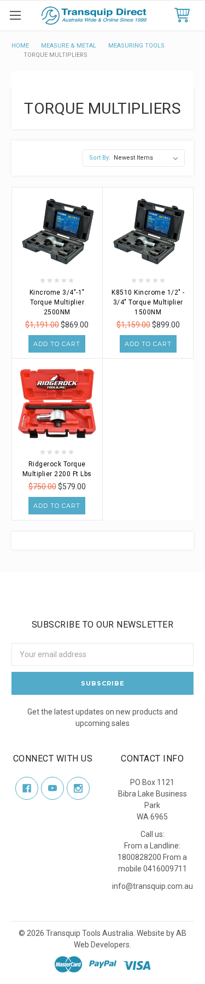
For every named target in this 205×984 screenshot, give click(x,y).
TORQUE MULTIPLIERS (55, 54)
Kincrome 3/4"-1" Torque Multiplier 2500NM (57, 302)
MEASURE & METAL (68, 45)
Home (20, 45)
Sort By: (99, 157)
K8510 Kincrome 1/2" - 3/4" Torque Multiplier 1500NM (148, 302)
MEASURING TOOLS (136, 45)
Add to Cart (56, 344)
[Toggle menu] (15, 15)
